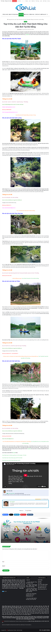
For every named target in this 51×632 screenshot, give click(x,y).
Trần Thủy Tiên (9, 490)
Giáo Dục (27, 14)
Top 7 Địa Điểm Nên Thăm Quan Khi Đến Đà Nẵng (26, 210)
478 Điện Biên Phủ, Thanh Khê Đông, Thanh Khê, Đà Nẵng (31, 585)
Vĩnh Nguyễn (20, 29)
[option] (25, 530)
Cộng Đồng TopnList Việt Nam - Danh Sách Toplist (15, 630)
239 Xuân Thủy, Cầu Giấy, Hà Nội (31, 583)
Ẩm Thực (33, 14)
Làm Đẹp (16, 14)
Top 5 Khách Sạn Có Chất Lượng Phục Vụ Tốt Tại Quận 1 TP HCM (14, 455)
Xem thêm (21, 588)
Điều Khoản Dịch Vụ (42, 589)
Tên (3, 561)
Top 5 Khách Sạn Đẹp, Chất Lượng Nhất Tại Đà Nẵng (15, 529)
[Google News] (28, 510)
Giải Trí (11, 14)
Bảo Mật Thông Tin (42, 587)
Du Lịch (21, 14)
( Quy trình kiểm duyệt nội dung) (19, 493)
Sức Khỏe (6, 14)
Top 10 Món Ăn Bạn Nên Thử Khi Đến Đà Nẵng (30, 278)
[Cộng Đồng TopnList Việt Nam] (25, 7)
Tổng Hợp (43, 14)
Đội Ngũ (39, 582)
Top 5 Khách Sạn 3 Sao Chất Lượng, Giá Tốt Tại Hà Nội (12, 457)
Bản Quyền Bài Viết (42, 586)
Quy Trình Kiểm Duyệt (42, 584)
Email (3, 565)
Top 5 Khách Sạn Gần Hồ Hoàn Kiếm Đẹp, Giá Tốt (11, 460)
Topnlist (27, 34)
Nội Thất (38, 14)
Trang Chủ (10, 19)
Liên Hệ (39, 581)
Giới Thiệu (40, 579)
